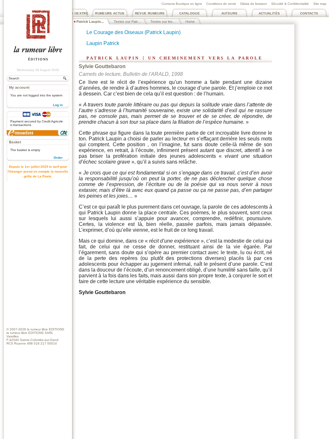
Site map (319, 3)
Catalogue (189, 13)
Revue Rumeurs (150, 13)
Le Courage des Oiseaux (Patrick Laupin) (133, 32)
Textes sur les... (162, 21)
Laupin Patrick (102, 43)
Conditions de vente (221, 3)
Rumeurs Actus (110, 13)
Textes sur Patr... (127, 21)
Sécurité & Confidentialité (290, 3)
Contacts (309, 13)
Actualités (269, 13)
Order (58, 157)
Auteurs (229, 13)
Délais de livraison (253, 3)
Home (190, 21)
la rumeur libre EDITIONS (45, 329)
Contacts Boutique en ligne (182, 3)
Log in (58, 105)
